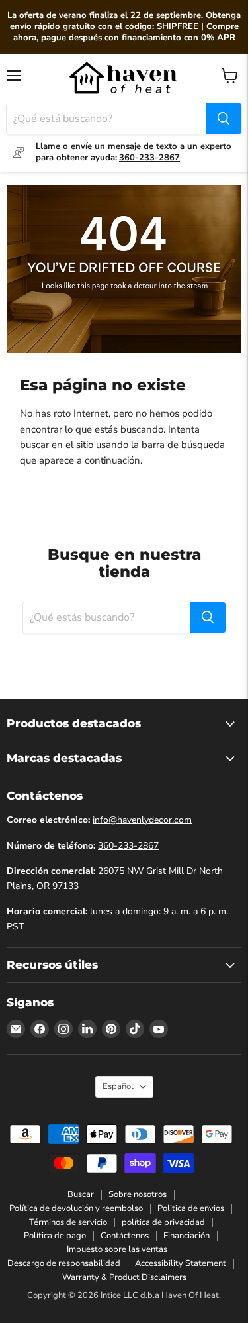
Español (118, 1086)
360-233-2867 (128, 845)
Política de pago (55, 1236)
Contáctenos (125, 1236)
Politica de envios (190, 1208)
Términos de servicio (68, 1222)
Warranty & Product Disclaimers (124, 1277)
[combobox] (106, 118)
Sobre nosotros (137, 1194)
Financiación (186, 1236)
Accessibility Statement (180, 1263)
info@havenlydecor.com (142, 820)
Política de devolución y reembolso (76, 1208)
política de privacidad (163, 1222)
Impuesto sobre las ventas (117, 1249)
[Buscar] (223, 118)
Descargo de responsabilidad (63, 1263)
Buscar (80, 1194)
